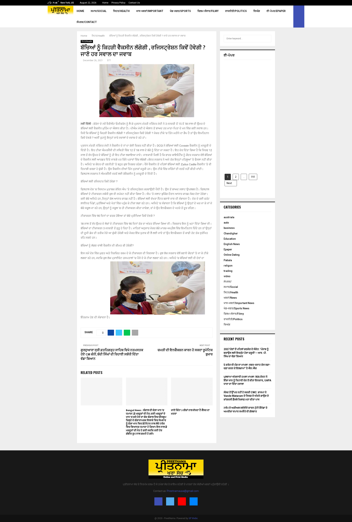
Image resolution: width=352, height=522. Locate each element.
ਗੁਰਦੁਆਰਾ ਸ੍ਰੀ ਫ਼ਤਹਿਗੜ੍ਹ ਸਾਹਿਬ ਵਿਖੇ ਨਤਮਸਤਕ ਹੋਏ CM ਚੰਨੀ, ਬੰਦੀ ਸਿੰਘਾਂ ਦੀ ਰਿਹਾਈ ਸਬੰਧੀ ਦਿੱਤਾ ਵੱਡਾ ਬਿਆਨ (112, 355)
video (227, 276)
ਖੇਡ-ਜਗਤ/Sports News (236, 308)
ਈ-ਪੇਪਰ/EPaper (276, 11)
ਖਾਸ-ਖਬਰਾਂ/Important (149, 11)
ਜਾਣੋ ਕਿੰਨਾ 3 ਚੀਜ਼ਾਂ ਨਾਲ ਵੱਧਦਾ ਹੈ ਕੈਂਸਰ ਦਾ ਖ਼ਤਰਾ (190, 412)
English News (232, 244)
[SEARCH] (267, 38)
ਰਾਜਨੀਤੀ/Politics (236, 11)
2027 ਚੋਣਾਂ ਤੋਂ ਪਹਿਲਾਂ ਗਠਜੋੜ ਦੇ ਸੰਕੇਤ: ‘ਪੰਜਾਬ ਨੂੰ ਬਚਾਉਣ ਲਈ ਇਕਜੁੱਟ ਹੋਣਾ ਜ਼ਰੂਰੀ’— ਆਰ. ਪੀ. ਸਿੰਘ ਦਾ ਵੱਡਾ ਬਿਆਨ (246, 353)
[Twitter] (170, 501)
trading (228, 270)
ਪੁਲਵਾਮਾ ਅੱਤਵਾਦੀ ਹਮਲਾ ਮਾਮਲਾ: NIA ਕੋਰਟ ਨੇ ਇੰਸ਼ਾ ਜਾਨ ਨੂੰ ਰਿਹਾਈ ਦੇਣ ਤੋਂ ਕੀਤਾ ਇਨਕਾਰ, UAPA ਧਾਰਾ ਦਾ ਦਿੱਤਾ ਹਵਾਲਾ (247, 380)
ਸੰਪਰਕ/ (227, 281)
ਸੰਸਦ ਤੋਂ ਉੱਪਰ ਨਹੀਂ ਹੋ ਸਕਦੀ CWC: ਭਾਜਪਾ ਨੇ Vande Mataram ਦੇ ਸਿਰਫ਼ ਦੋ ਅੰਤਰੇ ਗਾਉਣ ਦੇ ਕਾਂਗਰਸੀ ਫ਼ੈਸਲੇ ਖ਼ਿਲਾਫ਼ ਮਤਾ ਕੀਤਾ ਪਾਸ (246, 396)
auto (226, 222)
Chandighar (231, 233)
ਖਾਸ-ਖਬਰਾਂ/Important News (239, 303)
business (229, 227)
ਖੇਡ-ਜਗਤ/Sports (180, 11)
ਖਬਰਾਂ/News (230, 297)
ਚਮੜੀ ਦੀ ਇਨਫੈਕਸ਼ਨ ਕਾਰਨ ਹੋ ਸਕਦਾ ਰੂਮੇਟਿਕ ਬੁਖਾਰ (185, 352)
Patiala (228, 260)
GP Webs (193, 518)
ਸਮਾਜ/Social (99, 11)
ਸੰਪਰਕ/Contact (87, 22)
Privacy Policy (118, 2)
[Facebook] (158, 501)
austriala (229, 217)
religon (228, 265)
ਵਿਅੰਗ (256, 11)
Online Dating (232, 254)
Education (230, 238)
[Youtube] (182, 501)
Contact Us (134, 2)
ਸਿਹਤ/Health (121, 11)
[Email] (194, 501)
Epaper (228, 249)
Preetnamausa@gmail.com (183, 490)
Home (105, 2)
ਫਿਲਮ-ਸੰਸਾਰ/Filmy (208, 11)
